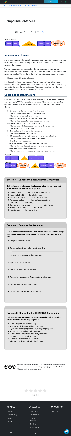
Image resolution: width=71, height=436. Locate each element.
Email (57, 411)
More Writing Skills (15, 5)
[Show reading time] (43, 31)
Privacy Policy (12, 415)
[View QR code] (16, 32)
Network (10, 418)
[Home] (5, 2)
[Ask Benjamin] (66, 431)
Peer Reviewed (34, 415)
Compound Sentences (30, 5)
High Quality (34, 411)
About (10, 422)
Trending (33, 424)
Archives (10, 411)
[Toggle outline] (6, 32)
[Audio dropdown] (29, 32)
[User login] (66, 2)
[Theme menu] (61, 2)
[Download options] (22, 32)
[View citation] (11, 32)
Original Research (33, 419)
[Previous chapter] (35, 433)
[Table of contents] (5, 5)
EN (38, 32)
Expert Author (34, 427)
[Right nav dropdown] (42, 2)
